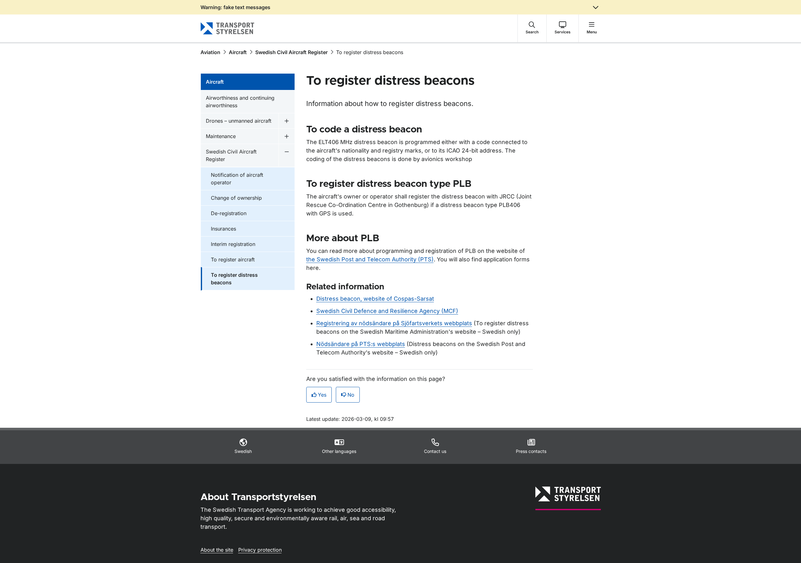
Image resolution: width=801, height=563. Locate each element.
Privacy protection (260, 550)
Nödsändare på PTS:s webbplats (360, 344)
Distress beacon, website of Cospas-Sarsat (375, 298)
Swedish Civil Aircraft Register (291, 52)
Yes (322, 395)
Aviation (210, 52)
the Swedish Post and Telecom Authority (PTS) (370, 259)
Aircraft (238, 52)
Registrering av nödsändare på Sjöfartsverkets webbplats (394, 323)
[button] (532, 28)
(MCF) (387, 311)
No (350, 395)
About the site (216, 550)
